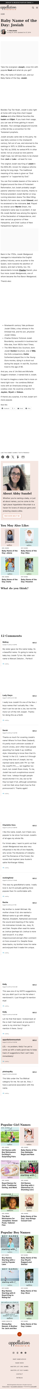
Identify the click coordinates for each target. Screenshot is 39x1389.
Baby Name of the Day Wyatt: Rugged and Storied (29, 1261)
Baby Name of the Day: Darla (10, 580)
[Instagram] (14, 1353)
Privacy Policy (6, 1386)
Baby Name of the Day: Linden (29, 1325)
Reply (35, 642)
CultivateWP (33, 1386)
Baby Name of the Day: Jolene (10, 552)
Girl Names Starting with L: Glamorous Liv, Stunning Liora (27, 1186)
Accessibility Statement (17, 1386)
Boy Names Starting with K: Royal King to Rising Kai (9, 1294)
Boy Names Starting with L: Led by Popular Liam (8, 1261)
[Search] (33, 8)
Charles (22, 270)
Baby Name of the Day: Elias (29, 552)
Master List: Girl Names (19, 1366)
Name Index (19, 1363)
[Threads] (18, 1353)
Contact (19, 1374)
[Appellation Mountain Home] (8, 7)
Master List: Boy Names (19, 1370)
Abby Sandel (13, 30)
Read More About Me (12, 516)
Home (3, 14)
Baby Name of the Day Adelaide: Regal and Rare (29, 1152)
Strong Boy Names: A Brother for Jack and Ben (9, 1326)
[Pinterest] (25, 1353)
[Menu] (37, 8)
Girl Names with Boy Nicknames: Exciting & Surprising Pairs (9, 1153)
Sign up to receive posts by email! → (19, 2)
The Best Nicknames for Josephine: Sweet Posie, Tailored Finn (10, 1220)
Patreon (19, 1378)
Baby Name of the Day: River (29, 1292)
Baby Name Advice (19, 1359)
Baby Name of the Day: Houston (29, 580)
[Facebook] (21, 1353)
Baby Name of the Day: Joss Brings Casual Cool (29, 1218)
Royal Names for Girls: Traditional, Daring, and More (9, 1185)
